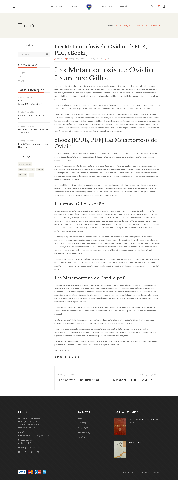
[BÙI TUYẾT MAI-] (89, 6)
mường (40, 169)
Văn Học (22, 81)
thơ (31, 174)
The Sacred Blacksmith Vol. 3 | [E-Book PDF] (80, 380)
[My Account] (164, 7)
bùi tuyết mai (25, 164)
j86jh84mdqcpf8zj (26, 169)
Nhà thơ (22, 174)
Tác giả (21, 72)
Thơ (20, 77)
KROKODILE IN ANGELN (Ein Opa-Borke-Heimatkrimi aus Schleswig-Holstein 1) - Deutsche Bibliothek (135, 380)
